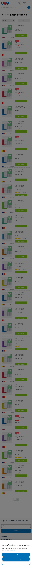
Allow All (16, 554)
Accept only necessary (16, 559)
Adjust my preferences (16, 563)
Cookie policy (12, 550)
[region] (16, 553)
